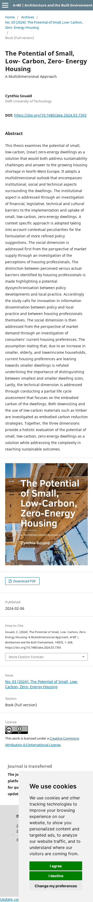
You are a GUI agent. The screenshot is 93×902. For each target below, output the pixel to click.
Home (10, 17)
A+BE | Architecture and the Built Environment (52, 5)
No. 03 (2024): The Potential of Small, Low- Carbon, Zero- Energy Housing (44, 25)
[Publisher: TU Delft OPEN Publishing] (12, 832)
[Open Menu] (5, 5)
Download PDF (24, 581)
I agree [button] (56, 866)
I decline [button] (56, 876)
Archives (27, 17)
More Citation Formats (26, 657)
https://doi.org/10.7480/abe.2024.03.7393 (50, 115)
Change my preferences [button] (56, 886)
